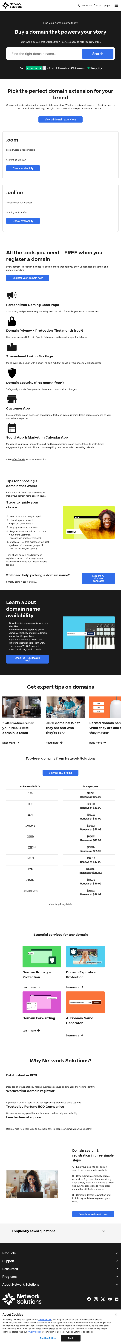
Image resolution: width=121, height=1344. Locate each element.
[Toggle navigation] (115, 5)
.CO (30, 804)
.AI (30, 868)
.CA (30, 814)
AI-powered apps (67, 41)
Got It (70, 1338)
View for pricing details (60, 904)
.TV (30, 825)
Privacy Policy (34, 1332)
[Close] (115, 1314)
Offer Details (18, 459)
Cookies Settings (48, 1338)
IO (30, 879)
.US (30, 793)
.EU (30, 858)
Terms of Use (44, 1319)
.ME (30, 890)
